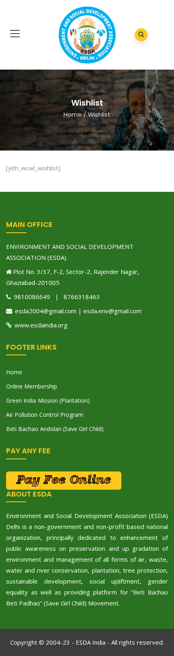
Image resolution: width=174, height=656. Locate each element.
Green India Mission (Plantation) (48, 400)
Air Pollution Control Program (44, 414)
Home (73, 114)
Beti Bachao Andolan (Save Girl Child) (55, 429)
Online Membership (31, 386)
